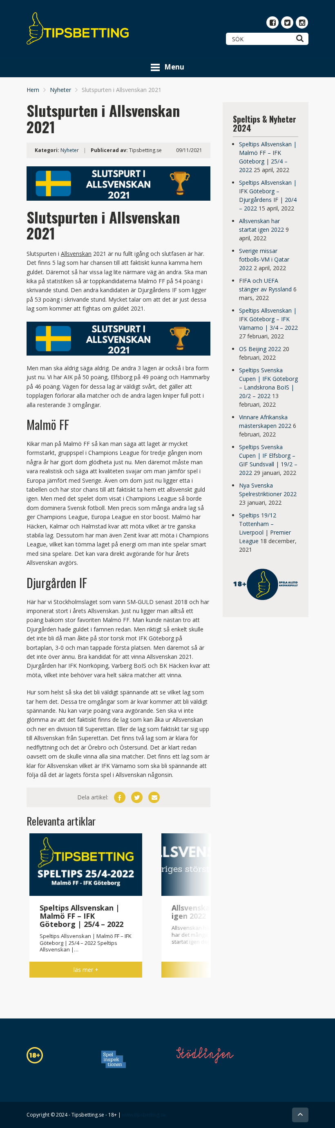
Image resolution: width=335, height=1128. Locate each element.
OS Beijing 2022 (260, 349)
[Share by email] (154, 797)
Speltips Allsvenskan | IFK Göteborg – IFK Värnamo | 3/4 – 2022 (268, 319)
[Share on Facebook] (119, 797)
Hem (33, 90)
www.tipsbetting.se (144, 1114)
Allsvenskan (76, 253)
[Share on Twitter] (137, 797)
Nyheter (60, 90)
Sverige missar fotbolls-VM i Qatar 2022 (264, 259)
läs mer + (86, 970)
